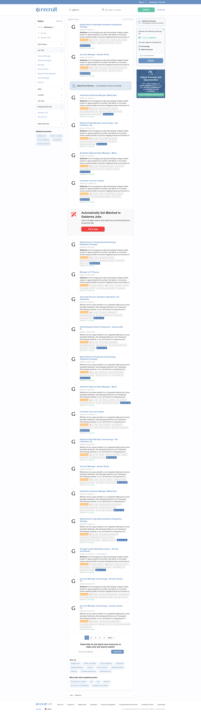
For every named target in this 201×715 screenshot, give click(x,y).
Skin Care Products (100, 70)
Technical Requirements (107, 288)
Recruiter (42, 117)
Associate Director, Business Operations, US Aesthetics (99, 297)
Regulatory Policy (104, 375)
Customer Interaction (118, 68)
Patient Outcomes (56, 136)
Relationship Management (111, 621)
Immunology (125, 594)
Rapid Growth (121, 479)
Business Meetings (88, 144)
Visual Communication (105, 315)
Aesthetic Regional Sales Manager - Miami (98, 153)
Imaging (122, 288)
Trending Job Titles (147, 704)
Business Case (87, 318)
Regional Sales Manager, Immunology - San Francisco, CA (99, 124)
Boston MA (90, 128)
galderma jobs (73, 19)
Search (146, 9)
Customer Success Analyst (92, 180)
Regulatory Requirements (80, 685)
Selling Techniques (105, 169)
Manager (41, 65)
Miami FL (90, 57)
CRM (117, 169)
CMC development (117, 372)
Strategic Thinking (88, 348)
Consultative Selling (108, 507)
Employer (43, 112)
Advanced (161, 10)
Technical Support (88, 288)
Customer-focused (88, 169)
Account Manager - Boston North (94, 54)
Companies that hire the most (128, 704)
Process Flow (102, 141)
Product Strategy (108, 260)
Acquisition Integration (110, 534)
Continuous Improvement (102, 197)
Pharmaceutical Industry (102, 567)
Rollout (85, 263)
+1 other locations (101, 554)
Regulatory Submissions (90, 537)
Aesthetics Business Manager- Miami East (98, 95)
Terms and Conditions (147, 709)
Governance (106, 425)
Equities (104, 68)
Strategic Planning (108, 400)
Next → (111, 637)
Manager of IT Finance (89, 272)
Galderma (83, 29)
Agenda (119, 315)
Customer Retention (105, 510)
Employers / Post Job (156, 2)
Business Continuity (89, 43)
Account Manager (44, 56)
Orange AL (90, 29)
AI (102, 194)
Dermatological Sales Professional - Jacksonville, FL (101, 327)
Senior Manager (44, 78)
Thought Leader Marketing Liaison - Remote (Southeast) (99, 549)
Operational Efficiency (115, 194)
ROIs (98, 682)
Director (41, 82)
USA (48, 709)
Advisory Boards (88, 570)
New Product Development (91, 540)
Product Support (108, 257)
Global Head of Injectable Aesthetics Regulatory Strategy (101, 25)
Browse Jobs (82, 704)
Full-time (95, 40)
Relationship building (109, 594)
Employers (93, 704)
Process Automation (121, 428)
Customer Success (103, 428)
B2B (91, 682)
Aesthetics (105, 40)
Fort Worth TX (91, 183)
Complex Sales (106, 624)
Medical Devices (109, 540)
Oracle (119, 285)
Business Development (100, 685)
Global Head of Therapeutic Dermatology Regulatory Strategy (98, 243)
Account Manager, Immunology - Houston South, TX (101, 579)
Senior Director (43, 69)
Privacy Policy (160, 709)
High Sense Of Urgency (109, 108)
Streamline (86, 197)
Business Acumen (107, 597)
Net (103, 455)
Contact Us (70, 704)
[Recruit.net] (46, 9)
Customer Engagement (109, 342)
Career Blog (161, 704)
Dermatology (41, 136)
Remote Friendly (97, 285)
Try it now (93, 229)
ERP (127, 285)
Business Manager (44, 60)
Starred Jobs (45, 37)
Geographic (57, 140)
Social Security (116, 70)
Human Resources (108, 166)
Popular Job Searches (108, 704)
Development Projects (90, 260)
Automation (118, 425)
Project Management (109, 312)
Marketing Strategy (111, 403)
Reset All (59, 21)
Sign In (141, 2)
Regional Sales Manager (47, 73)
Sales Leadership (114, 455)
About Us (60, 704)
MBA (125, 455)
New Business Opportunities (91, 114)
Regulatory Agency (120, 40)
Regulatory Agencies (107, 43)
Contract (110, 564)
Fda (119, 43)
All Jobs (44, 33)
